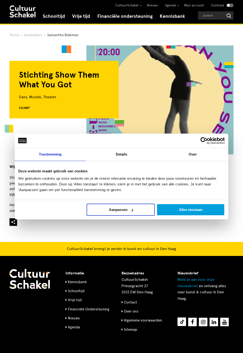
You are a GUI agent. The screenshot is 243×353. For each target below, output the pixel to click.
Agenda (170, 5)
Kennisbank (172, 16)
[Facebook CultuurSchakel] (192, 322)
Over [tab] (193, 154)
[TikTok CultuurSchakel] (182, 321)
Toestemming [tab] (50, 154)
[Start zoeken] (229, 15)
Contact (130, 302)
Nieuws (152, 5)
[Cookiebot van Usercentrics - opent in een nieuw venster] (204, 140)
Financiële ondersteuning (125, 16)
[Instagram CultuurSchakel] (203, 322)
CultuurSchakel (127, 5)
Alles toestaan (190, 210)
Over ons (131, 311)
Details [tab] (121, 154)
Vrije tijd (81, 16)
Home (14, 35)
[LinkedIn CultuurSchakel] (214, 322)
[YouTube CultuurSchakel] (224, 322)
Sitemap (130, 329)
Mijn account (194, 5)
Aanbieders (33, 35)
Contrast (217, 5)
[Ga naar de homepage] (22, 12)
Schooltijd (54, 16)
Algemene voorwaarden (143, 320)
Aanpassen (118, 210)
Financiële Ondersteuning (88, 309)
